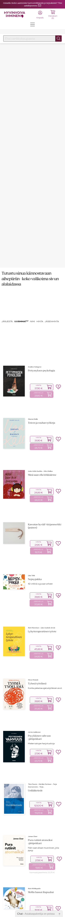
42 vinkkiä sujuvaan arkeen (40, 584)
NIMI (32, 321)
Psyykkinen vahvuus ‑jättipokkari (39, 737)
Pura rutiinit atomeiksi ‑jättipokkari (40, 842)
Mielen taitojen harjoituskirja (41, 743)
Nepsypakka (35, 579)
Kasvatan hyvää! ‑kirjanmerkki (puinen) (44, 526)
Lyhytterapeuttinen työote (42, 631)
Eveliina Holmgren (34, 367)
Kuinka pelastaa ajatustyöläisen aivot (45, 688)
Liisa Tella (31, 576)
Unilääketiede (35, 790)
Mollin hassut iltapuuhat (41, 892)
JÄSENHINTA (52, 321)
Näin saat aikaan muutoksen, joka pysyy (43, 849)
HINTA (39, 321)
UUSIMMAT (20, 321)
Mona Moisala (33, 680)
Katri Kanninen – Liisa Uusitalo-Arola (41, 628)
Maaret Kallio (33, 419)
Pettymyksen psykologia (41, 370)
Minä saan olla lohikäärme (42, 475)
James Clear (32, 836)
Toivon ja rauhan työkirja (41, 423)
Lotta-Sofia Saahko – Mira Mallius (40, 471)
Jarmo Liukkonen (34, 732)
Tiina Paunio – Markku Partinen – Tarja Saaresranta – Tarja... (42, 785)
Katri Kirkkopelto (34, 889)
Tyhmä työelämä (37, 683)
